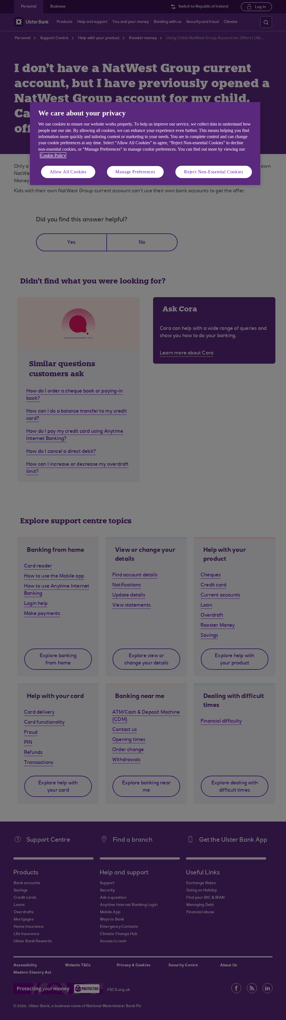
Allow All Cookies (68, 171)
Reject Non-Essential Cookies (213, 171)
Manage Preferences (135, 171)
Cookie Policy (53, 155)
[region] (145, 143)
